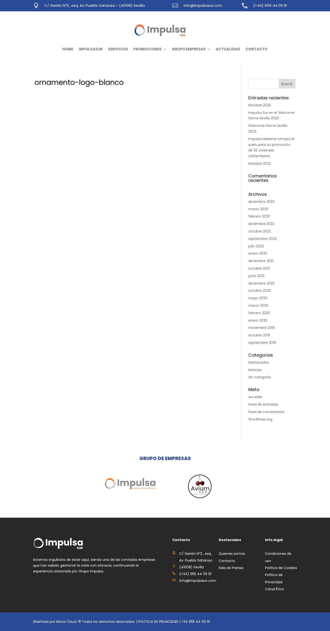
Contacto (227, 560)
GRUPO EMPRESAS (189, 49)
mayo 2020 (257, 298)
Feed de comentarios (266, 411)
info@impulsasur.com (203, 5)
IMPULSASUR (91, 49)
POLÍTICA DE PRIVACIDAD (158, 621)
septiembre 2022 (262, 238)
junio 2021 (256, 275)
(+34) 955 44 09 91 (270, 5)
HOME (67, 49)
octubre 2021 (259, 268)
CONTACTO (256, 49)
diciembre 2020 (261, 283)
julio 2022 (256, 246)
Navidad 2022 (259, 163)
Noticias (255, 369)
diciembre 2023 (261, 201)
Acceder (255, 396)
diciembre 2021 (260, 260)
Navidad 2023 (259, 105)
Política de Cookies (281, 567)
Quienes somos (232, 553)
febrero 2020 (259, 313)
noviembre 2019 (261, 327)
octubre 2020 (259, 290)
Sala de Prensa (231, 567)
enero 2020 (257, 320)
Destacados (258, 362)
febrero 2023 (259, 216)
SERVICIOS (118, 49)
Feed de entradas (263, 404)
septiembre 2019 (262, 342)
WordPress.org (260, 419)
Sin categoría (259, 377)
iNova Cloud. (67, 621)
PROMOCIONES (147, 49)
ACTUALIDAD (228, 49)
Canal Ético (274, 589)
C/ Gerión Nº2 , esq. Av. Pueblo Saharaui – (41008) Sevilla (94, 5)
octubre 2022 (259, 231)
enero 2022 (257, 253)
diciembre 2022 (261, 223)
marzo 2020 (258, 305)
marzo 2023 (258, 209)
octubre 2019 (259, 335)
